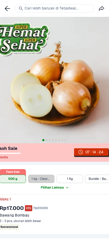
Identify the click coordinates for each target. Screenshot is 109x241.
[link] (7, 8)
